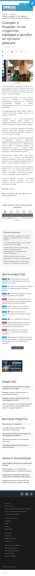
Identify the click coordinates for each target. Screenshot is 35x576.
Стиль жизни (8, 529)
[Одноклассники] (5, 55)
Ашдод (12, 193)
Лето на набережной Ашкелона (19, 319)
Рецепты (7, 526)
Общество (13, 14)
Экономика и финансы (11, 518)
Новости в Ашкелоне (11, 548)
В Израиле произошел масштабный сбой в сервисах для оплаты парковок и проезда (16, 481)
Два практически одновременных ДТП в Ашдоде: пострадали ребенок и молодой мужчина (16, 238)
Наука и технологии (10, 538)
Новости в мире (9, 553)
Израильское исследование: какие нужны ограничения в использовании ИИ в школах (16, 476)
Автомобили (8, 533)
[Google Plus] (24, 51)
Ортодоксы (13, 195)
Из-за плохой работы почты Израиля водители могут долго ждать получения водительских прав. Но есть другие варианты (17, 406)
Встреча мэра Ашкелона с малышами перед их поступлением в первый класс (16, 262)
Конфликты (8, 541)
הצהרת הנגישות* (9, 506)
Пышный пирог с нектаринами (12, 424)
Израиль (5, 193)
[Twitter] (15, 51)
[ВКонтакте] (5, 51)
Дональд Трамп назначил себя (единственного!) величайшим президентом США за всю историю (16, 281)
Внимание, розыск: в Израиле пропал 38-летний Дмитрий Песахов (15, 399)
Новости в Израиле (10, 556)
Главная (4, 14)
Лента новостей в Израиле (13, 545)
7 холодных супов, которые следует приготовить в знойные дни (13, 429)
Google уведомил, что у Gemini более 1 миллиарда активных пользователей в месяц (16, 470)
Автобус (26, 193)
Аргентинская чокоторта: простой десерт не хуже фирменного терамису (16, 434)
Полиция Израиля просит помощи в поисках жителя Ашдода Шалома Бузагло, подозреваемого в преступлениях (16, 324)
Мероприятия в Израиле (12, 551)
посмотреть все (17, 348)
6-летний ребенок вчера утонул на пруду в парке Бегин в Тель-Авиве (17, 243)
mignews (12, 189)
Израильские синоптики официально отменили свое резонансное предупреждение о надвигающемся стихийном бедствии (15, 250)
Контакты (7, 503)
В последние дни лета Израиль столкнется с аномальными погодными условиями (15, 332)
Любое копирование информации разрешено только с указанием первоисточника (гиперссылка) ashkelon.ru (18, 511)
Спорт (6, 523)
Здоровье (7, 521)
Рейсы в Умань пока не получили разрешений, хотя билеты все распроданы (17, 257)
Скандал (19, 193)
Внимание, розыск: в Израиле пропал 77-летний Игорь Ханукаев (15, 393)
